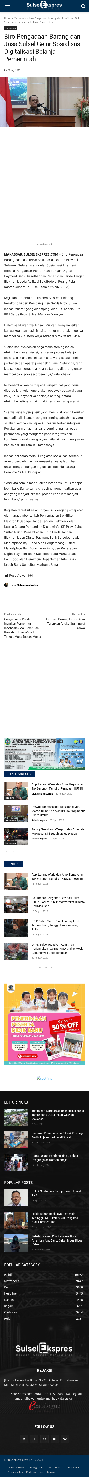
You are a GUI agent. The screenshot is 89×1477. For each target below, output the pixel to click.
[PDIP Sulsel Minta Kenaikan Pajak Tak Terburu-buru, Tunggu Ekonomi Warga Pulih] (16, 928)
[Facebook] (8, 595)
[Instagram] (55, 1439)
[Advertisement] (44, 192)
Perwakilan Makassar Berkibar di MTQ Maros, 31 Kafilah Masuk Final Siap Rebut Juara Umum (58, 811)
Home (7, 18)
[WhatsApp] (27, 595)
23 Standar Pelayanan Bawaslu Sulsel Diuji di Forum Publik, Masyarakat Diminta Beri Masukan (58, 902)
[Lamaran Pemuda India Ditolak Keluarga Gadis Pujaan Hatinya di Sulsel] (16, 1139)
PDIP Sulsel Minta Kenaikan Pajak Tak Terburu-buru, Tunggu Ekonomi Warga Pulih (56, 925)
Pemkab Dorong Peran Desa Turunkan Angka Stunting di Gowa (65, 623)
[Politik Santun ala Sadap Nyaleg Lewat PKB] (16, 1197)
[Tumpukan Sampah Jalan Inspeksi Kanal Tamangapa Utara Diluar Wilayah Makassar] (16, 1117)
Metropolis (20, 18)
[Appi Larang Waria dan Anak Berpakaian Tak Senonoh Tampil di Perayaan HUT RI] (16, 791)
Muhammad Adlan (27, 584)
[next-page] (13, 851)
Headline (9, 797)
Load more (43, 967)
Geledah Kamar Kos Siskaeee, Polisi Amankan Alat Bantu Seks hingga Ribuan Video (58, 1240)
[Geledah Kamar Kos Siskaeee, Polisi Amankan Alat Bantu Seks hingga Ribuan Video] (16, 1243)
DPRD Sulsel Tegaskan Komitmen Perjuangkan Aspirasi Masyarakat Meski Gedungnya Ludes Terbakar (57, 948)
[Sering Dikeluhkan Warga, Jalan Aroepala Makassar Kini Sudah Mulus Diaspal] (16, 836)
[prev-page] (6, 851)
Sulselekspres (39, 820)
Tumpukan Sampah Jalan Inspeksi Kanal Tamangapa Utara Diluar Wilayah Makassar (58, 1115)
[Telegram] (37, 595)
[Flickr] (44, 1439)
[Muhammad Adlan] (7, 585)
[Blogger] (24, 1439)
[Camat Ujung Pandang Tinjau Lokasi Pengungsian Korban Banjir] (16, 1162)
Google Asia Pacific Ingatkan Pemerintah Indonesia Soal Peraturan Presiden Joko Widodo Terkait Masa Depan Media (22, 628)
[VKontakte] (65, 1439)
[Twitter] (18, 595)
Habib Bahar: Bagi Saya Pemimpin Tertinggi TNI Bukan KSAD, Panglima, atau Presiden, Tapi (55, 1218)
